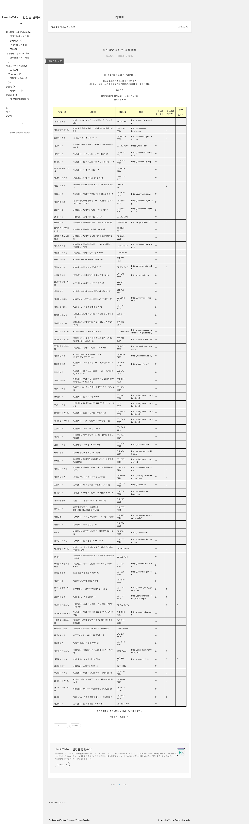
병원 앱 (11, 86)
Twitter (63, 820)
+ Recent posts (57, 802)
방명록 (9, 115)
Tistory (171, 820)
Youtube (79, 820)
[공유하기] (61, 726)
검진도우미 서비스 (19, 36)
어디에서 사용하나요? (17, 53)
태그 (8, 111)
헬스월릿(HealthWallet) (18, 32)
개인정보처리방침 (19, 99)
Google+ (86, 820)
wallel (187, 820)
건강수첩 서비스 (18, 45)
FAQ (13, 49)
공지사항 (15, 40)
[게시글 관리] (65, 726)
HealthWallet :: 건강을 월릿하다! (73, 749)
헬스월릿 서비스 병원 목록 (63, 27)
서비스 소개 (16, 90)
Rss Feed (52, 820)
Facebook (71, 820)
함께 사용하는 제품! (16, 66)
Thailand (11, 95)
